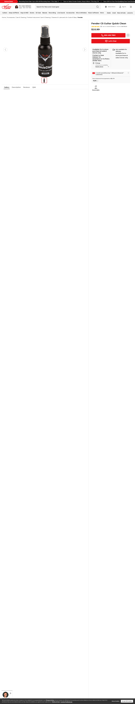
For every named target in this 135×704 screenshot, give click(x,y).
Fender (80, 17)
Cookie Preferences (66, 702)
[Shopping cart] (130, 6)
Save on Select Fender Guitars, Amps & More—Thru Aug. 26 (81, 1)
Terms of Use (56, 702)
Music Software (93, 13)
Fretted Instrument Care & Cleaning (38, 17)
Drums (32, 13)
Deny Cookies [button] (115, 701)
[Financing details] (128, 73)
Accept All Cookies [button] (127, 701)
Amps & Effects (14, 13)
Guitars (4, 13)
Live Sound (61, 13)
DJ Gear (38, 13)
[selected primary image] (45, 50)
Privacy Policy (50, 700)
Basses (44, 13)
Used (114, 13)
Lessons (130, 13)
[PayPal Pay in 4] (95, 81)
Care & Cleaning (21, 17)
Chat (20, 7)
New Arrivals (121, 13)
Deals (109, 13)
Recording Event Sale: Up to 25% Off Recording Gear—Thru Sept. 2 (39, 1)
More (102, 13)
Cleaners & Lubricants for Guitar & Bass (64, 17)
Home (4, 17)
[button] (23, 6)
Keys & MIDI (24, 13)
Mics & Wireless (81, 13)
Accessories (70, 13)
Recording (52, 13)
